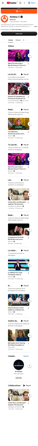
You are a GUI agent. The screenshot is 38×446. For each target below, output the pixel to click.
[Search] (20, 3)
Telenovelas (11, 347)
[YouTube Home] (11, 3)
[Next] (30, 55)
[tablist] (19, 40)
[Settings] (24, 3)
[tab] (10, 40)
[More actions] (28, 64)
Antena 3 (10, 136)
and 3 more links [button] (16, 29)
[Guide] (3, 3)
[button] (27, 40)
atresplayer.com (7, 29)
